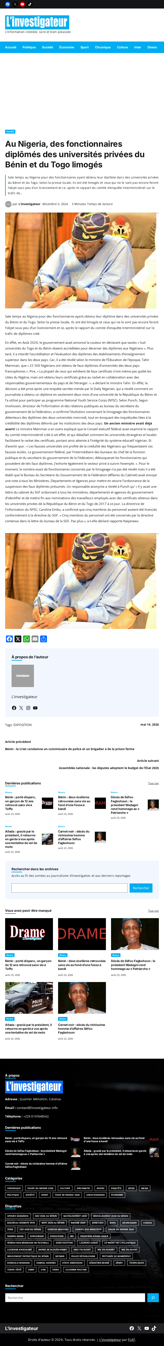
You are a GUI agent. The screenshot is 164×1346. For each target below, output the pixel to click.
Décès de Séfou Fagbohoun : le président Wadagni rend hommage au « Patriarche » (125, 804)
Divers (8, 792)
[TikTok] (29, 4)
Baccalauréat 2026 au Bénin (110, 1215)
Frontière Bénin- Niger (94, 1236)
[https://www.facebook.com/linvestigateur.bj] (131, 1328)
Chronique (14, 1188)
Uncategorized (95, 1194)
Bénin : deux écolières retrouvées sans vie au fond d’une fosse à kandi (74, 802)
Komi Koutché (64, 1242)
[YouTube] (22, 4)
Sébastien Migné (99, 1262)
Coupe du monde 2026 (121, 1229)
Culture (65, 1188)
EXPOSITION (22, 725)
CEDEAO (147, 1222)
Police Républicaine (83, 1256)
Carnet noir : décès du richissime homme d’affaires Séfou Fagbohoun (73, 837)
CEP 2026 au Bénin (30, 1229)
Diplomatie (83, 1188)
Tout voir (153, 783)
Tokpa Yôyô (14, 1269)
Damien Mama (15, 1236)
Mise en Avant (82, 1249)
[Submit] (153, 1297)
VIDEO (55, 1269)
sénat (119, 1262)
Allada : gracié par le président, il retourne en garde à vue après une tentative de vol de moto (21, 839)
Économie (117, 1194)
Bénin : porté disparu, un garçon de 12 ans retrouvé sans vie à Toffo (20, 802)
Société (10, 131)
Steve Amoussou (72, 1262)
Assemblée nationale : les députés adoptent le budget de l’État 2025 (109, 768)
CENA (10, 1229)
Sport (44, 1194)
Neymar (60, 1256)
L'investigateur (21, 1328)
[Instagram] (28, 707)
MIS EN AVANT (129, 1249)
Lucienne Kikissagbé (19, 1249)
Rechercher (141, 888)
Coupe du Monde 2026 (40, 1188)
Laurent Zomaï (88, 1242)
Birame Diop (78, 1222)
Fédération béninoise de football (28, 1242)
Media (144, 1188)
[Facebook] (7, 4)
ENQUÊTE (116, 1188)
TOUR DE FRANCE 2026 (67, 1194)
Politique (13, 1194)
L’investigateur (29, 204)
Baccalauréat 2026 (75, 1215)
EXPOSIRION (37, 1236)
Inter (131, 1188)
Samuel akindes (46, 1262)
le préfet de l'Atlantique (120, 1242)
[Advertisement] (82, 89)
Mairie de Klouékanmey (52, 1249)
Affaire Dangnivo (18, 1215)
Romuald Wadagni (18, 1262)
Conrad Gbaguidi (58, 1229)
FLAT (131, 1339)
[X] (15, 4)
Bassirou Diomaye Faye (21, 1222)
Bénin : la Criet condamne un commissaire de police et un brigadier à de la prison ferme (69, 749)
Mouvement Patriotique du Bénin (28, 1256)
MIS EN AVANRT (106, 1249)
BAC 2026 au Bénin (46, 1215)
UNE (43, 1269)
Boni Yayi (97, 1222)
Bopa (113, 1222)
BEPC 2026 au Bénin (53, 1222)
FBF (72, 1236)
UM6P (31, 1269)
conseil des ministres (88, 1229)
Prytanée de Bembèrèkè (116, 1256)
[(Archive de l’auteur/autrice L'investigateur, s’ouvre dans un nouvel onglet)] (8, 206)
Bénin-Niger (129, 1222)
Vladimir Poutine (76, 1269)
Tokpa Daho (136, 1262)
